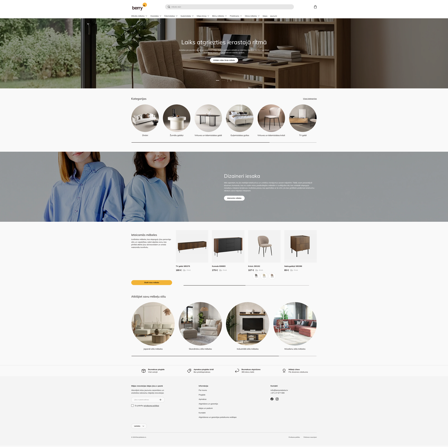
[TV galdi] (303, 118)
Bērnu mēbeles (218, 16)
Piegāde (202, 395)
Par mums (203, 390)
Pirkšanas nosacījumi (310, 437)
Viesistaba (154, 16)
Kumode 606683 (219, 266)
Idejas (265, 16)
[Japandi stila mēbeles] (153, 324)
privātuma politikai (151, 405)
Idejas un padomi (206, 408)
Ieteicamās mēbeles (234, 198)
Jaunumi (273, 16)
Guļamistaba (186, 16)
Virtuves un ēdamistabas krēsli (271, 135)
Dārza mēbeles (251, 16)
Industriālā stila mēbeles (248, 349)
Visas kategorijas (310, 99)
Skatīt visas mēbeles (151, 282)
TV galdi (303, 135)
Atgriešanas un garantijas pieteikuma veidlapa (217, 417)
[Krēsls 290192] (264, 246)
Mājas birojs (201, 16)
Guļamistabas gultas (240, 135)
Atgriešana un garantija (208, 404)
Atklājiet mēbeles (224, 60)
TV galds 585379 (183, 266)
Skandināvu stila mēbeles (200, 349)
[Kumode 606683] (228, 246)
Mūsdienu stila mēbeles (294, 349)
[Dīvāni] (145, 118)
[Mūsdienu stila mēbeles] (295, 324)
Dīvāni (145, 135)
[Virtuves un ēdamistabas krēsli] (271, 118)
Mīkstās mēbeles (138, 16)
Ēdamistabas (169, 16)
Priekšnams (234, 16)
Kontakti (202, 413)
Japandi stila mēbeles (153, 349)
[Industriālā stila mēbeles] (247, 324)
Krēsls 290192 (254, 266)
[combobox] (229, 6)
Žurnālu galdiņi (176, 135)
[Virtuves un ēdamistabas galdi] (208, 118)
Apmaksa (202, 399)
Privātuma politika (294, 437)
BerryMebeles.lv (141, 437)
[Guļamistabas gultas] (240, 118)
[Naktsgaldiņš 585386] (300, 246)
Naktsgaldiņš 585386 (293, 266)
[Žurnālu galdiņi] (176, 118)
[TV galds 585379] (192, 246)
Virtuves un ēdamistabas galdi (208, 135)
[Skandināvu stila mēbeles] (200, 324)
